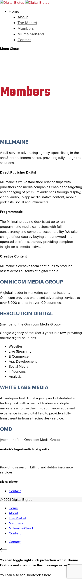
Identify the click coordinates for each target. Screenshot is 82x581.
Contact (24, 40)
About (22, 17)
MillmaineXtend (30, 34)
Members (25, 28)
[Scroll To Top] (41, 550)
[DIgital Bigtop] (24, 2)
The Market (27, 23)
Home (14, 11)
